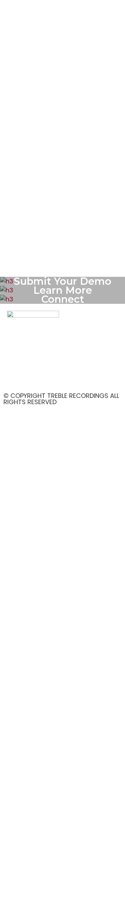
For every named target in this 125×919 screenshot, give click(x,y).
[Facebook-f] (15, 378)
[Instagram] (34, 378)
